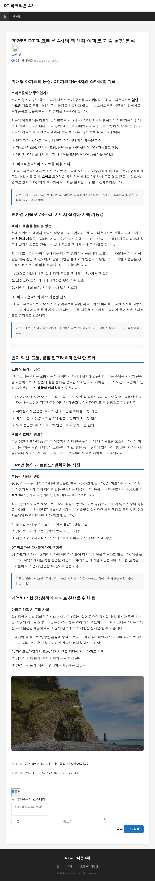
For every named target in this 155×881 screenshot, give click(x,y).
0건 (18, 60)
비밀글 (118, 828)
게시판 (17, 16)
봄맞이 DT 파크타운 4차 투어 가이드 (46, 773)
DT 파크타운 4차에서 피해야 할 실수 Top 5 (50, 763)
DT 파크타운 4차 (19, 5)
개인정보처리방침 (88, 866)
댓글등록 (134, 828)
